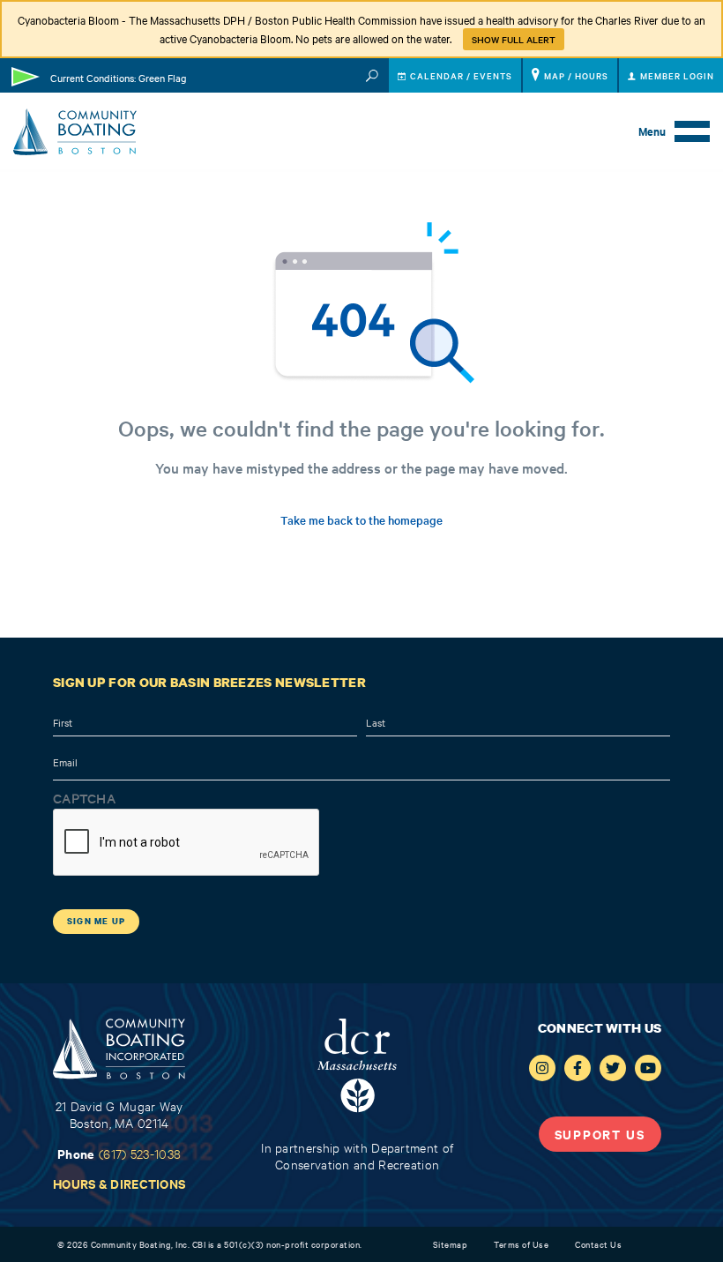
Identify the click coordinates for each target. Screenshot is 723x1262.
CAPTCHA (84, 798)
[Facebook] (577, 1068)
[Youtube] (648, 1068)
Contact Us (598, 1244)
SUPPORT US (600, 1133)
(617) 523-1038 (140, 1153)
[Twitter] (613, 1068)
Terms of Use (521, 1244)
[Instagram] (542, 1068)
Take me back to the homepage (361, 520)
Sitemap (450, 1244)
